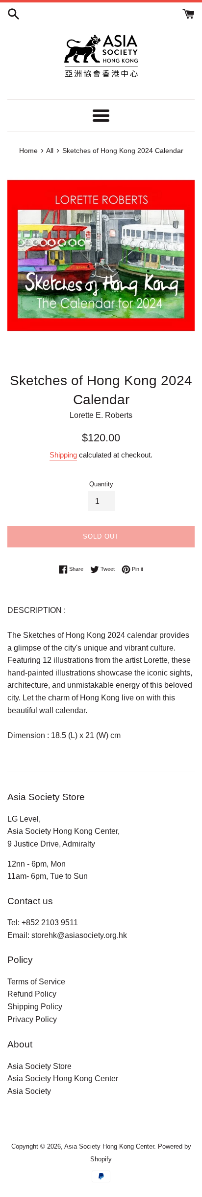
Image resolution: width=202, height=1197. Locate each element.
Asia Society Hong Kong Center (62, 1078)
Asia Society (29, 1091)
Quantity (101, 484)
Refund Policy (31, 994)
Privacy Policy (32, 1019)
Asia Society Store (39, 1066)
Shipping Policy (34, 1006)
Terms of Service (36, 982)
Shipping (63, 455)
